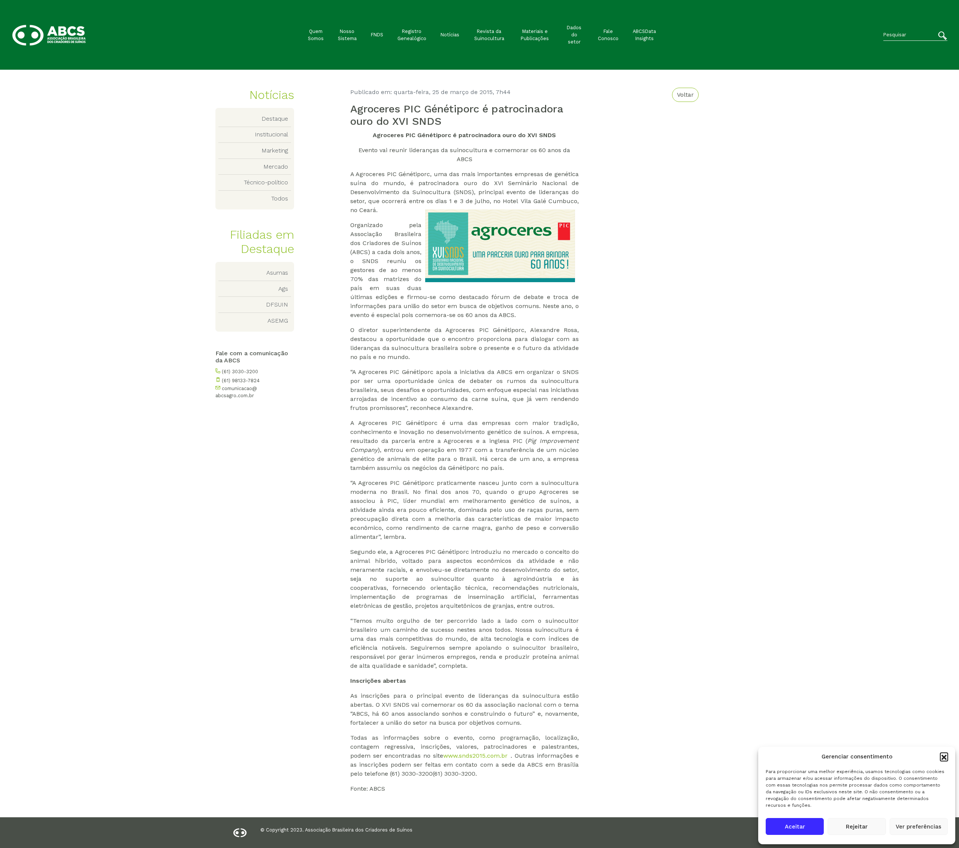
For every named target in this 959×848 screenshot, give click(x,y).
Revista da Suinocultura (489, 34)
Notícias (450, 34)
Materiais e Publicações (535, 34)
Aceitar (795, 826)
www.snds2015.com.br (475, 755)
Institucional (271, 134)
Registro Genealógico (411, 34)
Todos (279, 198)
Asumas (277, 272)
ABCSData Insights (644, 34)
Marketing (274, 150)
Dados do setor (574, 35)
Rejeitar (857, 826)
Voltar (685, 94)
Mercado (275, 166)
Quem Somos (316, 34)
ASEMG (277, 320)
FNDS (377, 34)
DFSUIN (277, 304)
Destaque (274, 118)
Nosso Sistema (347, 34)
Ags (283, 288)
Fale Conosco (608, 34)
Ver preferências (918, 826)
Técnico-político (266, 182)
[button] (944, 756)
